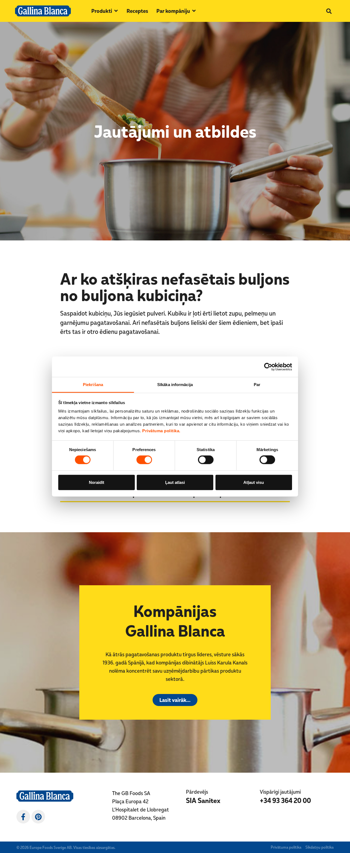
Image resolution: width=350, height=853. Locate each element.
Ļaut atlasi (175, 482)
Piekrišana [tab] (93, 384)
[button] (104, 10)
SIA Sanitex (203, 800)
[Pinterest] (38, 816)
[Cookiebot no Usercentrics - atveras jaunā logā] (268, 367)
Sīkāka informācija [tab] (175, 384)
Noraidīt (96, 482)
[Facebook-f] (23, 816)
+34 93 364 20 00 (285, 800)
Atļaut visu (253, 482)
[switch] (144, 459)
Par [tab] (257, 384)
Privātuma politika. (161, 430)
